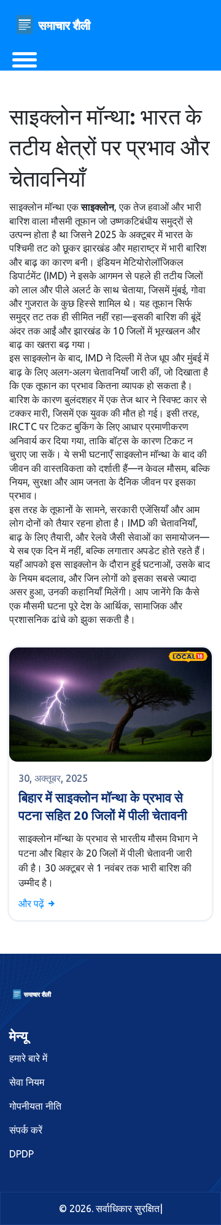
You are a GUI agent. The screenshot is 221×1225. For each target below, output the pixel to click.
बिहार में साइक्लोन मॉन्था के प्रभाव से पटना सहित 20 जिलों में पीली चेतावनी (102, 806)
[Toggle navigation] (24, 60)
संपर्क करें (25, 1129)
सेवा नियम (26, 1082)
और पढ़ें (32, 903)
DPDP (21, 1153)
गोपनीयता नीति (35, 1105)
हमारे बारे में (28, 1058)
